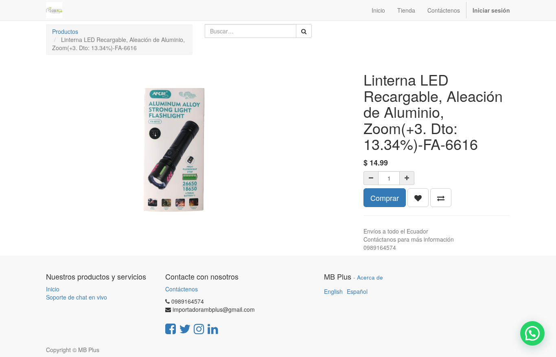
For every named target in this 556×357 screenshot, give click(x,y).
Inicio (52, 289)
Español (357, 291)
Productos (65, 31)
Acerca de (370, 277)
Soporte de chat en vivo (76, 297)
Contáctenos (181, 289)
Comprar (384, 197)
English (333, 291)
